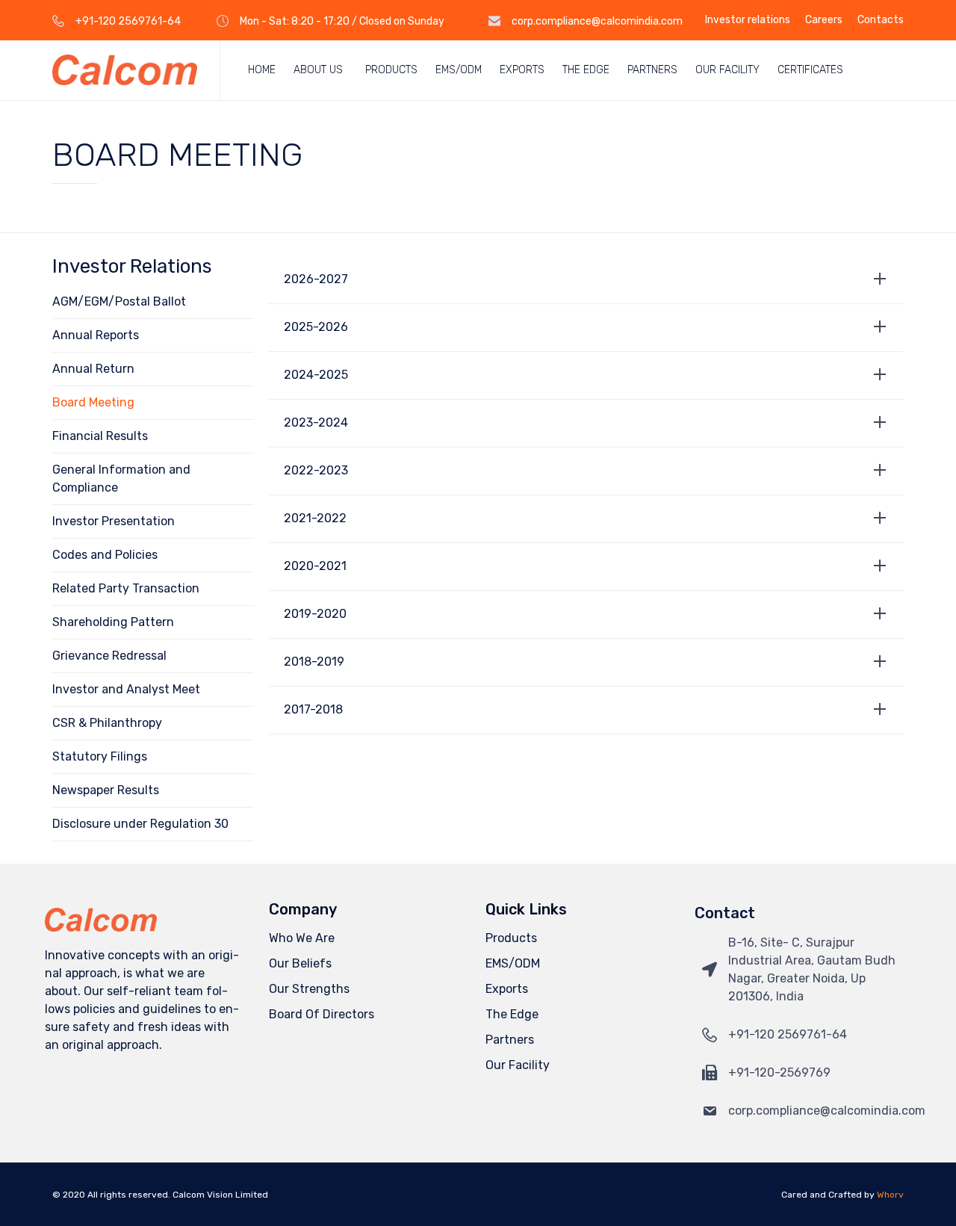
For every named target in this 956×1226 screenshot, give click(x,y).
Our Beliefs (300, 963)
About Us (318, 70)
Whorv (890, 1194)
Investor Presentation (113, 521)
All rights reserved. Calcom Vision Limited (177, 1194)
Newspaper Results (105, 790)
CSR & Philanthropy (107, 723)
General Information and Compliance (121, 478)
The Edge (585, 70)
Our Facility (727, 70)
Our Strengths (309, 989)
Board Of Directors (321, 1014)
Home (262, 70)
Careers (823, 20)
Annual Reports (95, 335)
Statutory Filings (99, 756)
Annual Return (93, 369)
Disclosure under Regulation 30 (140, 824)
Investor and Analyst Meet (126, 689)
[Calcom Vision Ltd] (124, 70)
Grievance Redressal (109, 655)
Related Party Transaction (125, 588)
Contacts (880, 20)
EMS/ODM (458, 70)
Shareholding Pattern (113, 622)
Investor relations (747, 20)
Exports (522, 70)
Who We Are (302, 938)
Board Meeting (93, 402)
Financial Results (100, 436)
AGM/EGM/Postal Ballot (119, 301)
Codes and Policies (105, 555)
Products (391, 70)
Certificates (810, 70)
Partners (652, 70)
